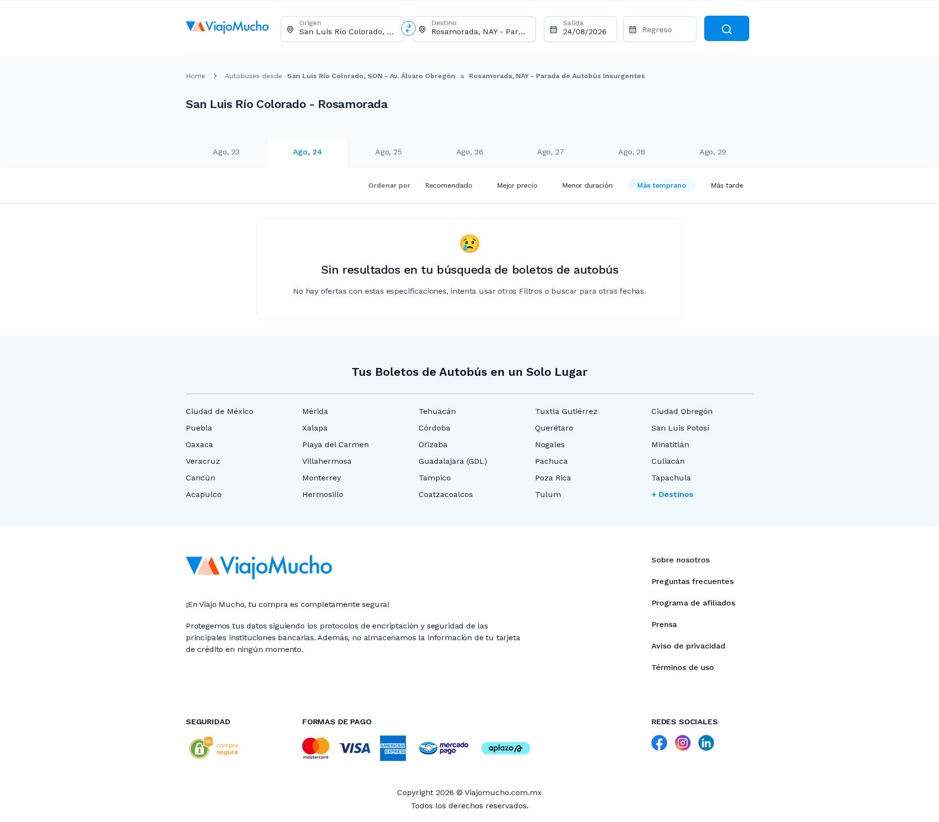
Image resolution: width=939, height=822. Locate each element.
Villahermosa (327, 461)
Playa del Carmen (335, 444)
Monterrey (321, 477)
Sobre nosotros (680, 559)
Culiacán (668, 461)
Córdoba (434, 428)
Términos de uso (682, 667)
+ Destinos (672, 494)
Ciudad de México (219, 411)
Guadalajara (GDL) (453, 461)
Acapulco (204, 494)
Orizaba (433, 444)
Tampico (435, 477)
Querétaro (554, 428)
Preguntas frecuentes (692, 581)
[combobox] (347, 31)
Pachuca (551, 461)
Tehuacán (437, 411)
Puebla (199, 428)
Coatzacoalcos (446, 494)
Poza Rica (553, 477)
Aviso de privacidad (688, 645)
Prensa (664, 624)
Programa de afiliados (693, 602)
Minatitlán (670, 444)
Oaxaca (199, 444)
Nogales (550, 444)
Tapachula (671, 477)
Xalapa (315, 428)
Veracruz (203, 461)
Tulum (548, 494)
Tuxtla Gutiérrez (566, 411)
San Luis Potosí (680, 428)
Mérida (315, 411)
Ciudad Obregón (682, 411)
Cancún (200, 477)
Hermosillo (322, 494)
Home (195, 76)
